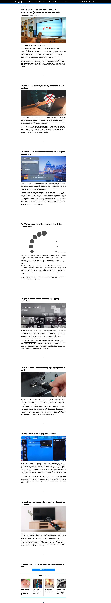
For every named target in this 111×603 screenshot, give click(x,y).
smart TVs (43, 51)
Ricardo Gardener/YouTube (61, 327)
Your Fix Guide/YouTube (62, 180)
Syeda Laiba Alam (25, 15)
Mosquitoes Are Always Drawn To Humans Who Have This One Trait (25, 592)
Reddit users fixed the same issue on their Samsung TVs (42, 269)
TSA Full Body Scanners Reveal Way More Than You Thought (37, 591)
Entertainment (43, 1)
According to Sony (25, 195)
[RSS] (86, 1)
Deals (60, 1)
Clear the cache (25, 266)
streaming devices (25, 257)
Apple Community (52, 478)
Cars (50, 1)
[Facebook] (77, 1)
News (26, 1)
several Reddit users (41, 129)
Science (36, 1)
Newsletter (92, 1)
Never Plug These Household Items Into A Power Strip (49, 591)
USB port (25, 336)
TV (28, 6)
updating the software (42, 277)
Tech (30, 1)
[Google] (84, 1)
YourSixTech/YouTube (62, 460)
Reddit (53, 200)
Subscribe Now (43, 569)
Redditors (36, 469)
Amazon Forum (61, 200)
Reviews (65, 1)
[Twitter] (79, 1)
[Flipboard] (82, 1)
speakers (38, 335)
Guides (55, 1)
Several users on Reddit (30, 342)
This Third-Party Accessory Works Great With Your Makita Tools (61, 591)
